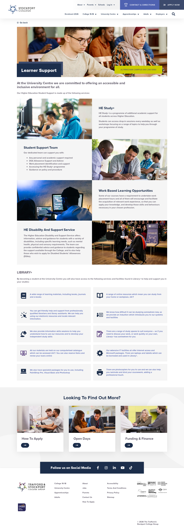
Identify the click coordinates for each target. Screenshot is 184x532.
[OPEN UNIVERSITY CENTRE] (117, 14)
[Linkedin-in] (114, 467)
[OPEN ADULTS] (151, 14)
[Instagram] (106, 467)
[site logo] (31, 487)
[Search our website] (173, 14)
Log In (109, 4)
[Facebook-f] (98, 467)
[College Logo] (22, 9)
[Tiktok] (131, 467)
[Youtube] (122, 467)
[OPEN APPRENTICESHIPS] (138, 14)
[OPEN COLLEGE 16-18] (96, 14)
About (79, 4)
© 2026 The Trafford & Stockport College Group (147, 523)
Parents (90, 4)
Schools (101, 4)
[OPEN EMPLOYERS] (167, 14)
